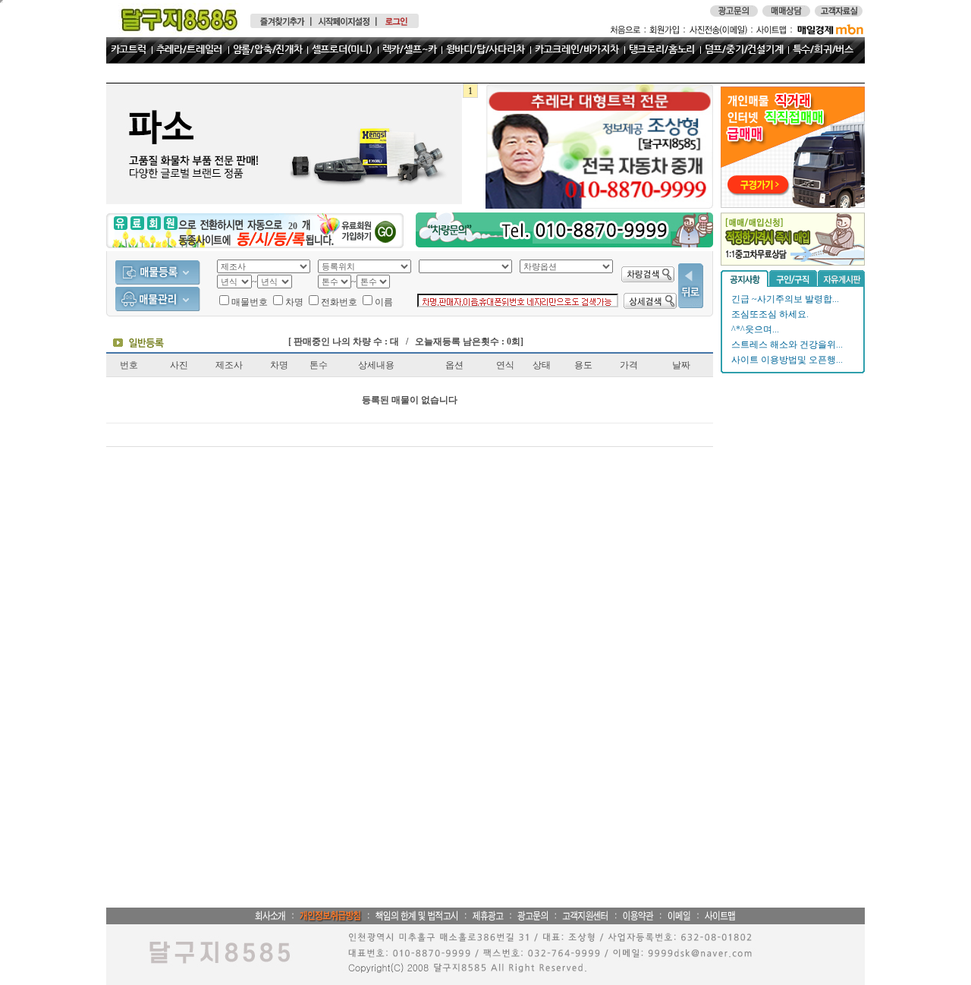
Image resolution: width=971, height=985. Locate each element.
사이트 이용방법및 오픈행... (787, 359)
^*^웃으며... (755, 329)
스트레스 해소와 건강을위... (787, 344)
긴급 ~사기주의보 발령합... (785, 299)
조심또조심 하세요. (770, 314)
